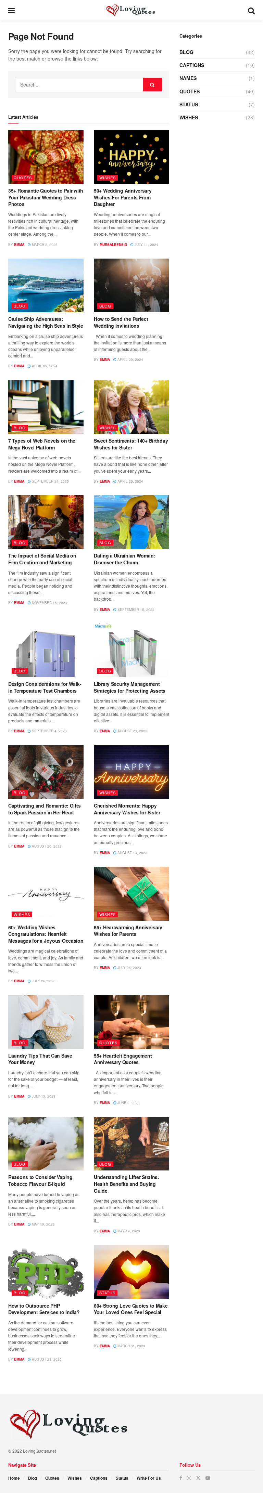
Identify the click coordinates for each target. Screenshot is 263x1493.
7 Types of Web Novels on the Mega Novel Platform (41, 444)
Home (14, 1478)
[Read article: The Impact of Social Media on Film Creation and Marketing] (46, 522)
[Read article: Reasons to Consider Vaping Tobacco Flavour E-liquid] (46, 1143)
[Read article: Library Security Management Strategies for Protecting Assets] (131, 650)
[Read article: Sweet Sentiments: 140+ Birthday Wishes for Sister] (131, 407)
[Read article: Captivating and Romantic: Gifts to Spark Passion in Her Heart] (46, 772)
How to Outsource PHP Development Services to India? (44, 1309)
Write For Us (149, 1478)
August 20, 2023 (46, 846)
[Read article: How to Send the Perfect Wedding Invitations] (131, 285)
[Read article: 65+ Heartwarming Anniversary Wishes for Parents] (131, 893)
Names (188, 78)
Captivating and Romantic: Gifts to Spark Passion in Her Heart (44, 809)
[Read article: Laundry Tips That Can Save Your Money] (46, 1022)
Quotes (23, 177)
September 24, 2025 (50, 481)
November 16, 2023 (49, 602)
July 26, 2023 (43, 981)
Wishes (107, 177)
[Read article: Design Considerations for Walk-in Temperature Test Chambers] (46, 650)
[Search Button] (251, 10)
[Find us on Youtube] (207, 1478)
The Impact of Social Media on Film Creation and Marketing (42, 559)
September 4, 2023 (49, 731)
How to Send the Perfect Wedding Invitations (121, 322)
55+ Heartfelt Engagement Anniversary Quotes (123, 1059)
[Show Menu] (11, 10)
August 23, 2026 (46, 1359)
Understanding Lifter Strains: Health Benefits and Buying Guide (126, 1184)
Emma (19, 244)
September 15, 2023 (135, 609)
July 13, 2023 (43, 1096)
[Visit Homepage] (131, 10)
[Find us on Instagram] (189, 1478)
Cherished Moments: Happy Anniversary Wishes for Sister (127, 809)
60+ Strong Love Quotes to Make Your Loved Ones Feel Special (131, 1309)
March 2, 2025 (44, 244)
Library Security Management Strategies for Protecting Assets (129, 687)
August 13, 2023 (131, 852)
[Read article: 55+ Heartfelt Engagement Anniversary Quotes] (131, 1022)
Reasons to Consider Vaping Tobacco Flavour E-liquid (40, 1180)
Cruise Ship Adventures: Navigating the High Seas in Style (45, 322)
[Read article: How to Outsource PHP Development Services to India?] (46, 1272)
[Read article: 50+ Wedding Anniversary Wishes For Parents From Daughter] (131, 157)
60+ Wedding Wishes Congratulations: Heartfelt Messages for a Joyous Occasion (46, 934)
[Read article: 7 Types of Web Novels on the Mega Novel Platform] (46, 407)
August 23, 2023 (131, 731)
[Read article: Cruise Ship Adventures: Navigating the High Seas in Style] (46, 285)
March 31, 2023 (130, 1346)
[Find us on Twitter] (198, 1478)
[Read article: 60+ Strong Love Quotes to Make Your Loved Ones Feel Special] (131, 1272)
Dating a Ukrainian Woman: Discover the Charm (124, 559)
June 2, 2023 (128, 1102)
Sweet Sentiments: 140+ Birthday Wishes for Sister (131, 444)
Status (107, 1292)
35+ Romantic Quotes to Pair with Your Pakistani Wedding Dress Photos (45, 197)
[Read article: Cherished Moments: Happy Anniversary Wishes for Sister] (131, 772)
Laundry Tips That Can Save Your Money (40, 1059)
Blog (20, 306)
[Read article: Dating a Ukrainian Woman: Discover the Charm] (131, 522)
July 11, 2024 (146, 244)
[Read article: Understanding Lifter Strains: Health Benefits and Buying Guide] (131, 1143)
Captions (191, 65)
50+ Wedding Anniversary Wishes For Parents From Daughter (123, 197)
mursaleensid (113, 244)
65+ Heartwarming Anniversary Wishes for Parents (128, 931)
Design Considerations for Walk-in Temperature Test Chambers (44, 687)
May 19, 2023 (42, 1224)
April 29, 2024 (44, 366)
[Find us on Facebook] (180, 1478)
